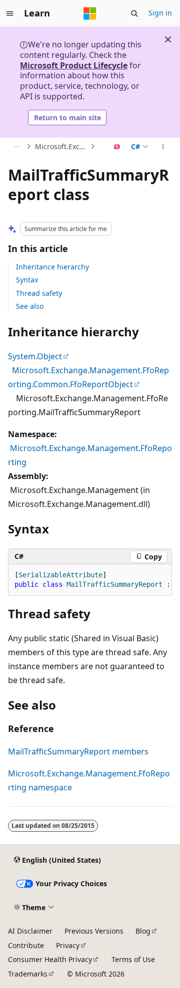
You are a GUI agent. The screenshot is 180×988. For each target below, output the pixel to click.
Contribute (26, 945)
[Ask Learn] (117, 147)
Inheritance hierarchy (52, 266)
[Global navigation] (10, 13)
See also (30, 306)
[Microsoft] (90, 13)
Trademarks (28, 974)
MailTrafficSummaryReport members (78, 751)
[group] (90, 580)
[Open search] (134, 13)
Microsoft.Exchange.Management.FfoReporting (61, 146)
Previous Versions (94, 931)
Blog (143, 931)
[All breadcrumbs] (17, 147)
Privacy (68, 945)
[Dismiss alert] (168, 39)
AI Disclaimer (30, 931)
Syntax (27, 279)
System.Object (35, 356)
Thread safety (39, 293)
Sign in (160, 12)
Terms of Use (133, 959)
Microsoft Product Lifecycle (74, 65)
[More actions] (163, 147)
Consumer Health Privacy (50, 959)
